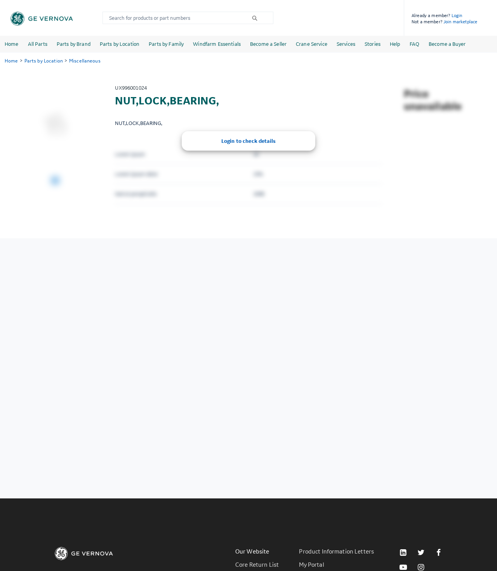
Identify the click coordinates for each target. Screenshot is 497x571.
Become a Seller (268, 44)
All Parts (37, 44)
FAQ (414, 44)
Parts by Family (166, 44)
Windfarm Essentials (217, 44)
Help (395, 44)
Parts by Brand (73, 44)
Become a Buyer (447, 44)
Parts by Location (119, 44)
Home (12, 44)
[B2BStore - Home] (41, 18)
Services (346, 44)
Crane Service (311, 44)
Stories (373, 44)
